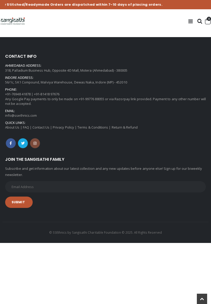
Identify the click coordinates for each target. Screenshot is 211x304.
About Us (12, 127)
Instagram (35, 143)
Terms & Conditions (92, 127)
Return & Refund (125, 127)
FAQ (26, 127)
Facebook (11, 143)
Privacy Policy (63, 127)
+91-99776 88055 (91, 99)
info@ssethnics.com (21, 115)
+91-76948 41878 (18, 94)
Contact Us (40, 127)
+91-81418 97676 (46, 94)
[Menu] (190, 21)
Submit (18, 202)
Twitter (23, 143)
